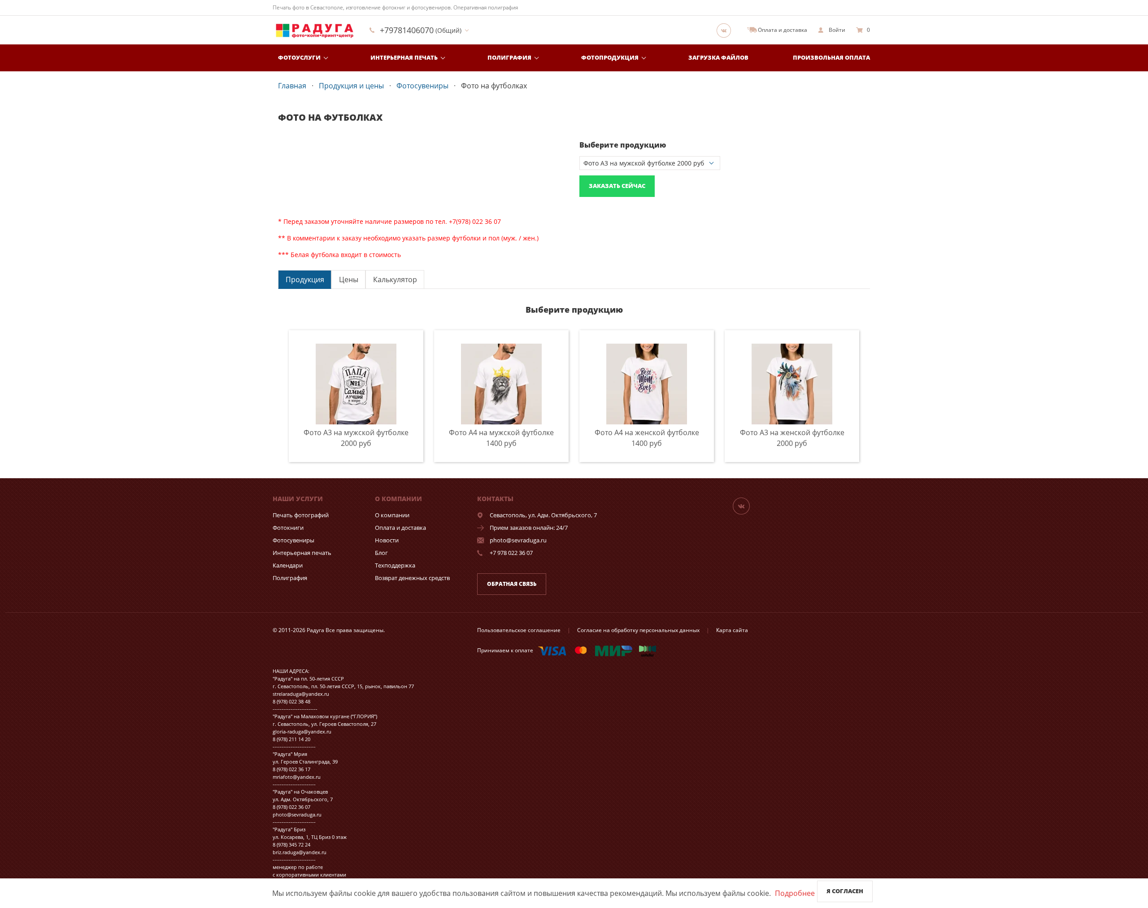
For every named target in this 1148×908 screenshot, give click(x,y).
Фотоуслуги (299, 57)
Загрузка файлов (718, 57)
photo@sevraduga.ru (518, 540)
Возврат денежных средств (412, 578)
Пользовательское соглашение (519, 630)
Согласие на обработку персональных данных (638, 630)
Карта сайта (732, 630)
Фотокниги (288, 528)
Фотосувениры (293, 540)
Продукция (305, 279)
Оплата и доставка (400, 528)
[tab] (304, 279)
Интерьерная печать (404, 57)
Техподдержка (395, 565)
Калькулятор (395, 279)
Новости (387, 540)
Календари (288, 565)
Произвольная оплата (831, 57)
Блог (381, 553)
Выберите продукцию (622, 145)
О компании (392, 515)
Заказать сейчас (617, 186)
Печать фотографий (301, 515)
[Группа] (726, 30)
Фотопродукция (610, 57)
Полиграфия (509, 57)
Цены (348, 279)
